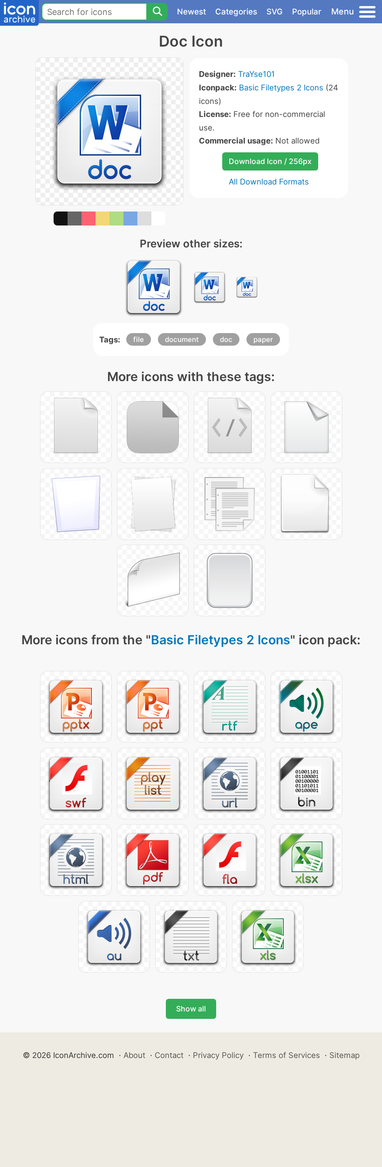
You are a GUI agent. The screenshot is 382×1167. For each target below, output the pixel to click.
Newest (191, 11)
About (134, 1055)
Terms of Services (286, 1055)
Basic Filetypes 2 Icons (281, 87)
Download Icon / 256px (270, 161)
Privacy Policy (218, 1055)
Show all (191, 1008)
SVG (274, 11)
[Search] (157, 11)
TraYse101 (256, 74)
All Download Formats (269, 181)
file (138, 339)
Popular (306, 11)
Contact (169, 1055)
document (182, 339)
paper (263, 339)
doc (226, 339)
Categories (236, 11)
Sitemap (344, 1055)
